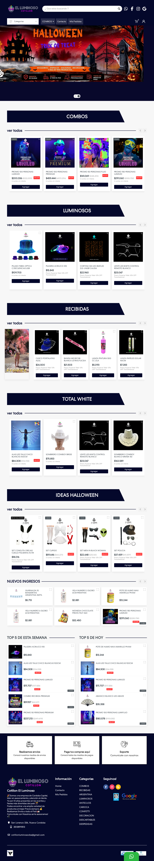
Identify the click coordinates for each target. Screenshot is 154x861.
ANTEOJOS (85, 803)
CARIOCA (84, 807)
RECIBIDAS (84, 790)
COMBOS (84, 786)
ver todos (14, 130)
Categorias (19, 21)
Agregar (25, 187)
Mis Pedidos (61, 794)
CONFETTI (84, 811)
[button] (75, 96)
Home (58, 786)
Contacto (60, 790)
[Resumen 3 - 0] (40, 138)
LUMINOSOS (85, 798)
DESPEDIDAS (85, 824)
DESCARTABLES (87, 820)
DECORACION (86, 815)
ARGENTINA (85, 794)
